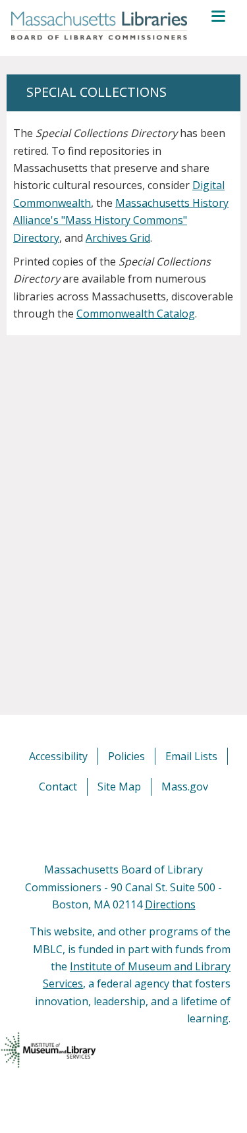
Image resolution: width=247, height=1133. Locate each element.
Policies (126, 756)
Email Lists (191, 756)
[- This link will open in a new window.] (138, 828)
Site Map (119, 786)
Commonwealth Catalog (135, 313)
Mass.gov (184, 786)
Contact (58, 786)
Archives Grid (118, 238)
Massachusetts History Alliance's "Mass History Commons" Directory (121, 220)
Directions (170, 904)
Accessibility (58, 756)
